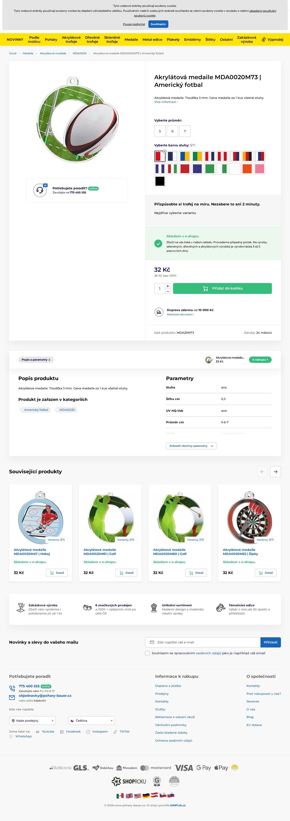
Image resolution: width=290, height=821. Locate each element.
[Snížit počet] (168, 291)
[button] (191, 446)
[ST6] (222, 156)
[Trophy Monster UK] (129, 795)
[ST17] (247, 168)
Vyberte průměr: (168, 120)
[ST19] (160, 181)
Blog (250, 717)
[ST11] (172, 168)
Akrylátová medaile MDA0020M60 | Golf (169, 552)
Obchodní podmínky (170, 725)
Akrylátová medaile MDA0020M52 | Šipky (240, 552)
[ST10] (160, 168)
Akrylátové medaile (53, 53)
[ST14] (209, 168)
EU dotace (254, 725)
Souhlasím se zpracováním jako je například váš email (208, 653)
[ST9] (259, 156)
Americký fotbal (36, 410)
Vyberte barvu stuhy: (174, 145)
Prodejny (162, 693)
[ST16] (234, 168)
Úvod (12, 53)
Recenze (252, 701)
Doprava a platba (168, 686)
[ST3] (185, 156)
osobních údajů (208, 653)
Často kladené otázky (171, 732)
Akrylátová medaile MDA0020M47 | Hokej (32, 552)
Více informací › (166, 102)
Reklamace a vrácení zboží (175, 717)
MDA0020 (80, 53)
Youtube (48, 731)
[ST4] (197, 156)
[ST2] (172, 156)
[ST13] (197, 168)
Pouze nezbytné (134, 24)
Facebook (73, 731)
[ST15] (222, 168)
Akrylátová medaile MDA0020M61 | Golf (100, 552)
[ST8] (247, 156)
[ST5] (209, 156)
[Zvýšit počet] (168, 286)
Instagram (100, 731)
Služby (160, 709)
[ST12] (185, 168)
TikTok (124, 731)
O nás (250, 709)
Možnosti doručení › (180, 314)
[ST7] (234, 156)
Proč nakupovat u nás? (263, 693)
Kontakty (162, 701)
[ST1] (160, 156)
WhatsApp (23, 736)
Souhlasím (158, 24)
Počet (160, 288)
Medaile (28, 53)
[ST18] (259, 168)
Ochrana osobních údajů (173, 740)
